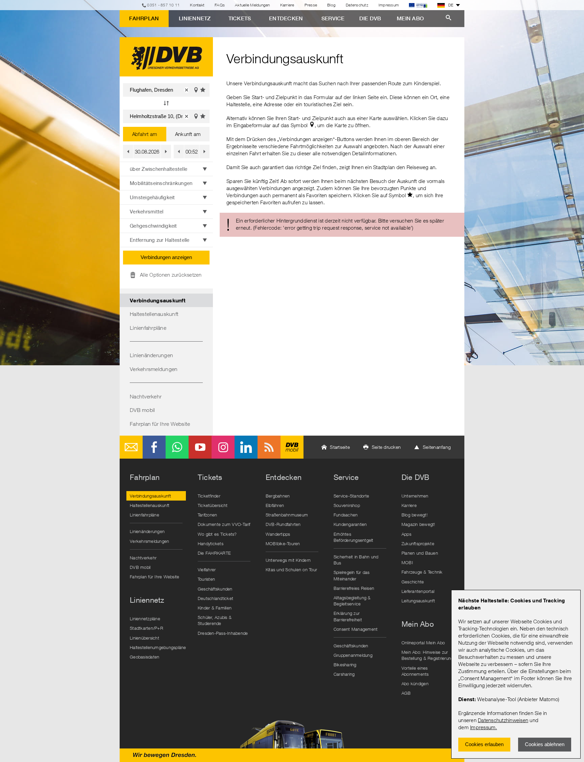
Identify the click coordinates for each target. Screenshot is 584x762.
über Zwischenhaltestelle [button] (158, 169)
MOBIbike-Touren (283, 543)
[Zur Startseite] (166, 56)
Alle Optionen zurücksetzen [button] (171, 275)
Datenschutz (357, 4)
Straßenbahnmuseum (287, 514)
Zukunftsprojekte (418, 543)
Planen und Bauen (420, 553)
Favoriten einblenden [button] (203, 90)
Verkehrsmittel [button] (147, 211)
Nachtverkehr (146, 396)
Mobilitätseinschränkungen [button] (161, 183)
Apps (406, 534)
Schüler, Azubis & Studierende (215, 620)
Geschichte (413, 581)
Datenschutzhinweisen (503, 720)
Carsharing (344, 674)
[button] (186, 90)
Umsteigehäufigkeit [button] (152, 197)
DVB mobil (142, 410)
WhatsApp (177, 447)
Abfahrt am (144, 134)
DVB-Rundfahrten (283, 524)
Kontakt (197, 4)
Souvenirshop (347, 505)
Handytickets (210, 543)
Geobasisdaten (144, 657)
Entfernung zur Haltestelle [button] (160, 240)
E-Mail (131, 447)
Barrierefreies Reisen (354, 588)
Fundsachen (346, 514)
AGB (406, 693)
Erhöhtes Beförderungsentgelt (353, 537)
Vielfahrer (207, 569)
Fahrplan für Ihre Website (160, 424)
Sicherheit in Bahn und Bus (356, 559)
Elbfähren (275, 505)
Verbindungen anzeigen (166, 257)
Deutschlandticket (215, 598)
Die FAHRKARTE (214, 553)
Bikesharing (345, 664)
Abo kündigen (415, 683)
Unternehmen (415, 496)
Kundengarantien (350, 524)
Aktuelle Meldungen (252, 4)
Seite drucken (386, 447)
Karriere (287, 4)
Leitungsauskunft (418, 600)
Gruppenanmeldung (353, 655)
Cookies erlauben (484, 744)
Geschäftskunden (215, 589)
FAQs (220, 4)
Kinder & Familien (215, 607)
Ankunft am (188, 134)
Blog (331, 4)
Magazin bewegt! (418, 524)
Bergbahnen (278, 496)
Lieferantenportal (418, 591)
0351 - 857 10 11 (163, 4)
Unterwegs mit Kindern (288, 560)
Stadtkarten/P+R (146, 628)
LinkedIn (246, 447)
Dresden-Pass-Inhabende (223, 633)
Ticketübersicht (213, 505)
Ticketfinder (209, 496)
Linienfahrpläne (148, 328)
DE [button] (451, 4)
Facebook (154, 447)
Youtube (200, 447)
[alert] (342, 225)
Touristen (206, 579)
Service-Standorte (351, 496)
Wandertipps (278, 534)
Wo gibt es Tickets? (217, 534)
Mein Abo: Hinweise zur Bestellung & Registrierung (428, 655)
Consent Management (356, 629)
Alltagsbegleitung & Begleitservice (352, 600)
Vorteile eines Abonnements (415, 671)
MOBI (407, 562)
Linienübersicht (144, 638)
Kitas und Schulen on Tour (291, 569)
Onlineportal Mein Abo (423, 642)
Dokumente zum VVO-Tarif (224, 524)
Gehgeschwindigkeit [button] (153, 226)
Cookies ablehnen (544, 744)
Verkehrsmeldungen (153, 369)
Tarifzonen (207, 514)
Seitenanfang (437, 447)
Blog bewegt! (415, 514)
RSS (269, 447)
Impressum (482, 727)
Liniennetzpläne (145, 618)
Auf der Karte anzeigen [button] (196, 90)
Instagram (223, 447)
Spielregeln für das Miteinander (352, 575)
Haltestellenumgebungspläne (158, 647)
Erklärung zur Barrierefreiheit (348, 616)
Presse (311, 4)
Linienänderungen (151, 355)
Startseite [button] (340, 447)
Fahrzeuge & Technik (422, 572)
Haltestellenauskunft (154, 314)
